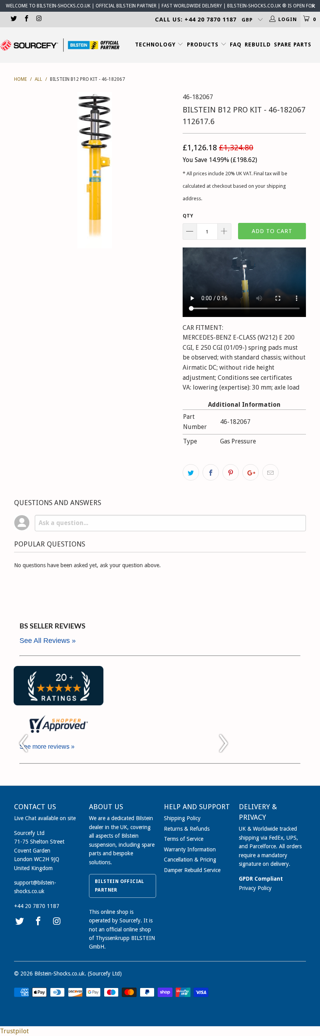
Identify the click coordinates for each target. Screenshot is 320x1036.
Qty (188, 216)
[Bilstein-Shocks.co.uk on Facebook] (25, 19)
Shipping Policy (182, 818)
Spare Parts (292, 44)
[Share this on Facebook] (211, 472)
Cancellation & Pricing (190, 859)
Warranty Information (190, 849)
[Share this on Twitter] (191, 472)
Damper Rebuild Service (192, 870)
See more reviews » (47, 746)
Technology (156, 44)
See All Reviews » (48, 640)
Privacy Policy (255, 888)
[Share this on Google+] (250, 472)
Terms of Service (183, 839)
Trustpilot (14, 1031)
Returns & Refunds (187, 829)
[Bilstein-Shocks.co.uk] (59, 45)
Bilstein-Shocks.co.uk (59, 973)
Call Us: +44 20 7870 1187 (195, 19)
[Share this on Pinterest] (230, 472)
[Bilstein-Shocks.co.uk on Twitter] (13, 19)
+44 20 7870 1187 (36, 906)
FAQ (236, 44)
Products (203, 44)
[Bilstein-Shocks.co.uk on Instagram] (38, 19)
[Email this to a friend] (270, 472)
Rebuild (258, 44)
